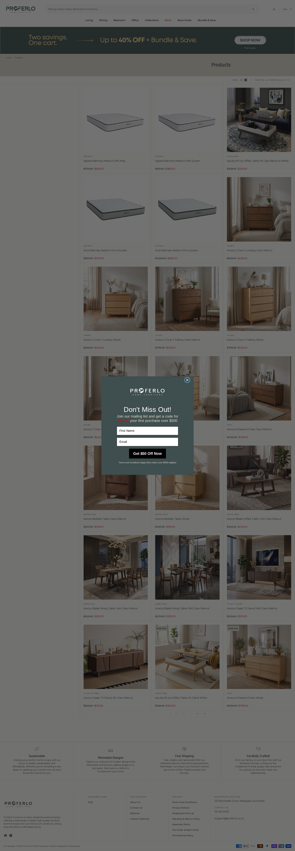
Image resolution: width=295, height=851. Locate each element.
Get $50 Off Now (147, 453)
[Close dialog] (187, 380)
